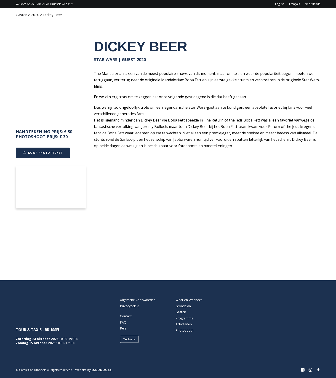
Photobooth (185, 330)
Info (168, 17)
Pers (123, 328)
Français (294, 4)
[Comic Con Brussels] (41, 17)
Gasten (220, 17)
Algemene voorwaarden (137, 300)
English (279, 4)
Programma (194, 17)
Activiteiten (247, 17)
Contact (278, 17)
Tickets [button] (129, 339)
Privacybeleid (129, 306)
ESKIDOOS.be (101, 370)
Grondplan (183, 306)
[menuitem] (280, 4)
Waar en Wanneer (189, 300)
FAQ (123, 322)
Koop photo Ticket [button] (45, 153)
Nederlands (312, 4)
